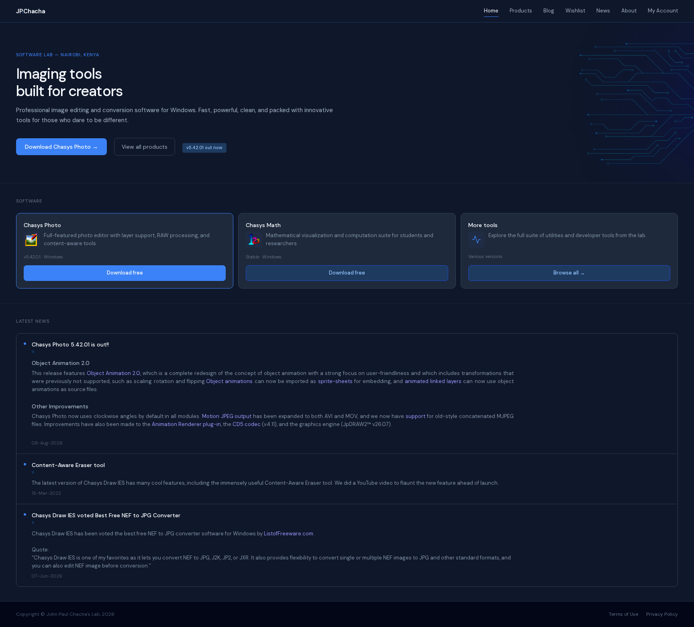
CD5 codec (247, 424)
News (603, 10)
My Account (663, 10)
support (415, 416)
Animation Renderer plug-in (186, 424)
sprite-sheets (335, 381)
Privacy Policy (662, 614)
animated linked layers (433, 381)
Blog (548, 10)
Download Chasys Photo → (61, 146)
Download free (125, 272)
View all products (144, 146)
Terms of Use (623, 614)
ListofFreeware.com (288, 533)
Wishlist (575, 10)
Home (491, 10)
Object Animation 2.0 (113, 373)
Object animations (229, 381)
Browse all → (569, 272)
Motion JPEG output (227, 416)
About (629, 10)
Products (521, 10)
